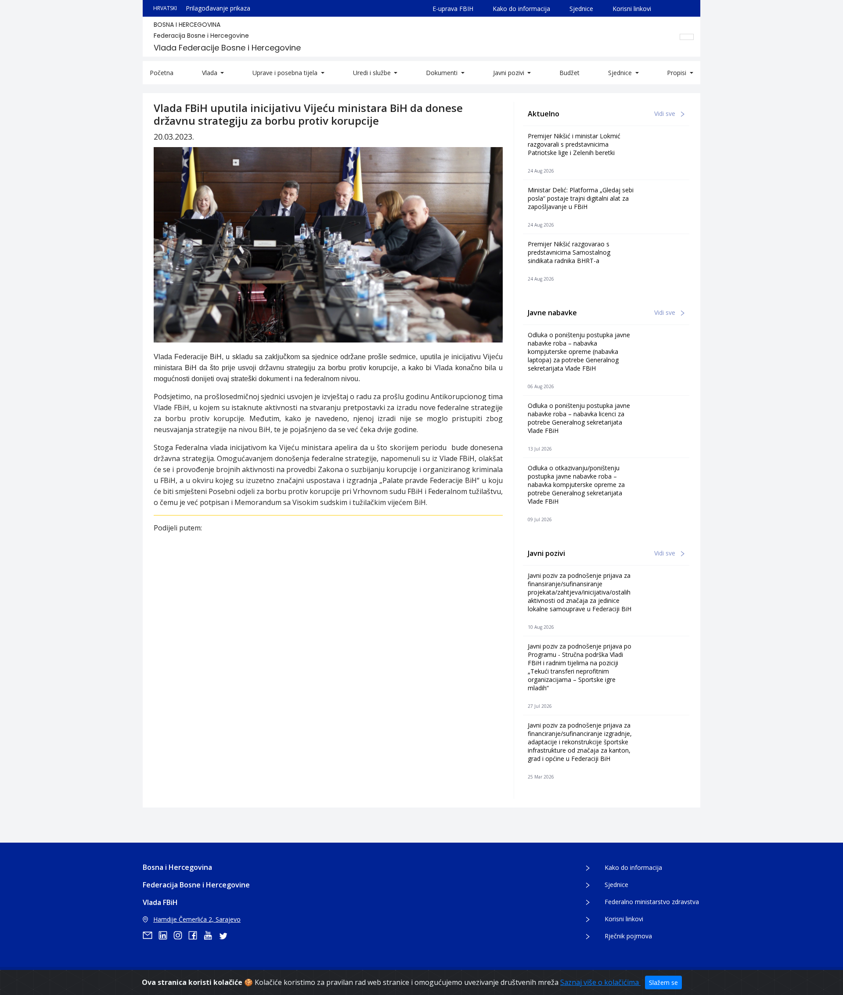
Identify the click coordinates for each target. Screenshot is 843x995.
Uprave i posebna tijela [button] (285, 72)
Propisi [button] (677, 72)
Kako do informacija (521, 8)
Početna (161, 72)
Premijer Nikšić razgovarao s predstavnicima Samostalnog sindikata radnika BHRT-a (569, 252)
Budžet (569, 72)
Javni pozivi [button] (509, 72)
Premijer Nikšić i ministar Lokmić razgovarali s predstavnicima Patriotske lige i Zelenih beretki (574, 144)
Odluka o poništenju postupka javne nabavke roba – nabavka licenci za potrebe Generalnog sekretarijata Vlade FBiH (579, 418)
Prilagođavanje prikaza (218, 8)
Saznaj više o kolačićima (600, 982)
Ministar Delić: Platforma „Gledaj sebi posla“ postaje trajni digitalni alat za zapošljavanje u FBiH (581, 198)
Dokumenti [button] (442, 72)
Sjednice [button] (621, 72)
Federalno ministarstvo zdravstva (652, 902)
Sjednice (581, 8)
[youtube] (210, 935)
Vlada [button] (210, 72)
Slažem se (663, 982)
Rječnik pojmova (628, 936)
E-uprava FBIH (452, 8)
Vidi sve (665, 113)
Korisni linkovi (631, 8)
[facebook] (195, 935)
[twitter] (225, 935)
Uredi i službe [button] (373, 72)
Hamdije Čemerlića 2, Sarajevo (197, 919)
